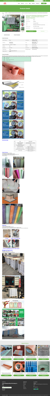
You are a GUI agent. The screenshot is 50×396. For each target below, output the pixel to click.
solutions (33, 3)
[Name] (42, 0)
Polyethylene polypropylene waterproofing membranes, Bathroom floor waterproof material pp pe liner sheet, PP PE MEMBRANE (31, 357)
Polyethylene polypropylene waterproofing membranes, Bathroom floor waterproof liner (19, 373)
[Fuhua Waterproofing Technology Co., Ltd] (7, 3)
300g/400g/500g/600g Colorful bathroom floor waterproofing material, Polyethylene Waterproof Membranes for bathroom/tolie (43, 357)
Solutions (24, 387)
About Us (24, 383)
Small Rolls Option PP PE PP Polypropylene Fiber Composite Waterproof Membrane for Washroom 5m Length (19, 357)
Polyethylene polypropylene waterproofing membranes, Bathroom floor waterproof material (31, 373)
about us (22, 3)
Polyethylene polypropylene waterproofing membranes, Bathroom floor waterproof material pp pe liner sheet (44, 373)
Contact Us (24, 388)
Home (19, 3)
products (26, 3)
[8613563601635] (34, 389)
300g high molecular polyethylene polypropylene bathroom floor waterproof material (6, 373)
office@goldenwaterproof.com (7, 387)
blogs (30, 3)
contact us (37, 3)
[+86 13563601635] (36, 389)
